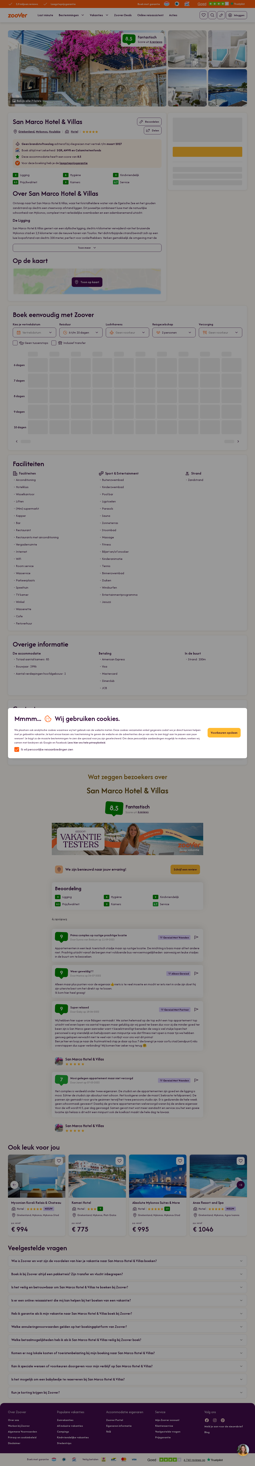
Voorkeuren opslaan (224, 733)
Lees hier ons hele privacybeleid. (87, 742)
